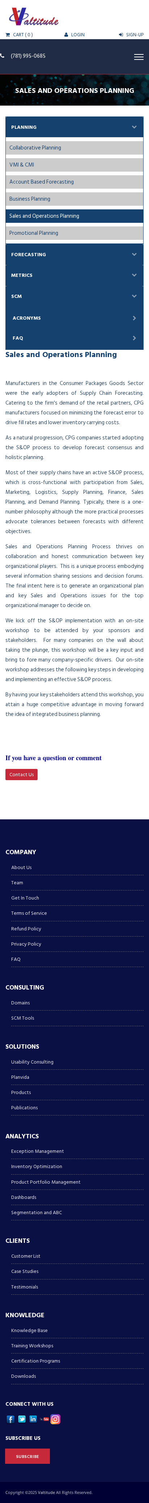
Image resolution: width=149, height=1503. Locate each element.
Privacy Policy (26, 944)
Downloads (23, 1376)
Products (21, 1092)
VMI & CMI (21, 164)
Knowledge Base (29, 1330)
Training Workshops (32, 1346)
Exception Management (37, 1151)
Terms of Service (29, 913)
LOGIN (77, 35)
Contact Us (21, 774)
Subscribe (27, 1456)
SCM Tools (22, 1018)
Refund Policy (26, 929)
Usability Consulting (32, 1062)
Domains (20, 1003)
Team (17, 883)
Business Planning (29, 199)
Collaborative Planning (35, 147)
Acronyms (27, 318)
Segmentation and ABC (36, 1212)
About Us (21, 867)
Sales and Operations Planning (44, 216)
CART (18, 35)
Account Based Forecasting (41, 182)
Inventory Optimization (36, 1166)
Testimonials (24, 1287)
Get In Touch (25, 898)
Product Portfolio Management (46, 1182)
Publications (24, 1107)
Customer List (26, 1256)
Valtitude (47, 1492)
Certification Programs (35, 1361)
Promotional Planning (33, 233)
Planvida (20, 1077)
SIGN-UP (134, 35)
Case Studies (24, 1271)
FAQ (18, 338)
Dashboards (23, 1197)
